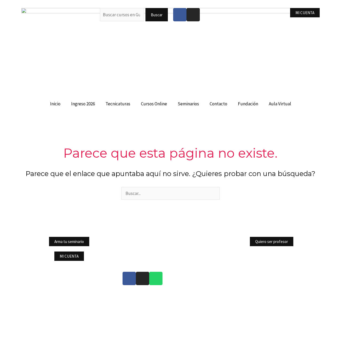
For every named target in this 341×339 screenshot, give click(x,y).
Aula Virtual (280, 104)
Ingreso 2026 (83, 104)
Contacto (218, 104)
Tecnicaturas (117, 104)
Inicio (55, 104)
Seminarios (188, 104)
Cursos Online (154, 104)
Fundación (248, 104)
